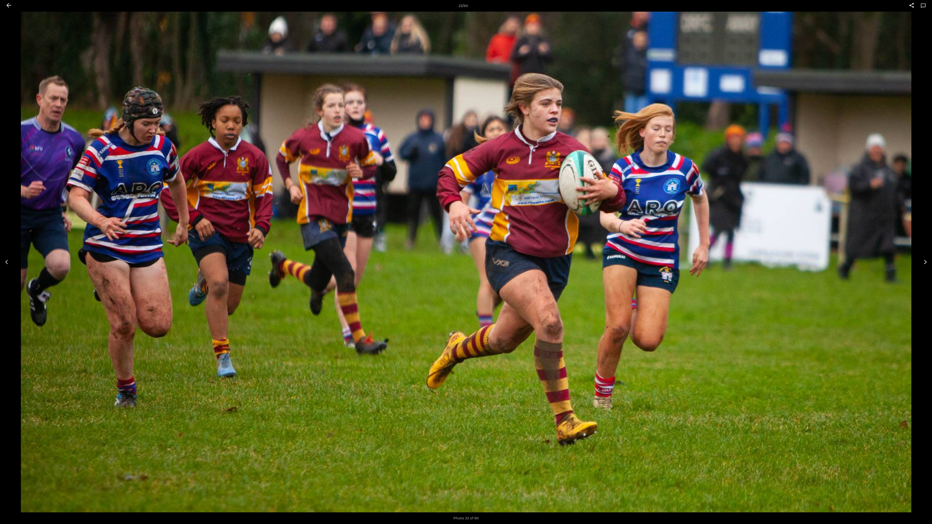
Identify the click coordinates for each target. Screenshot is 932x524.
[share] (912, 5)
